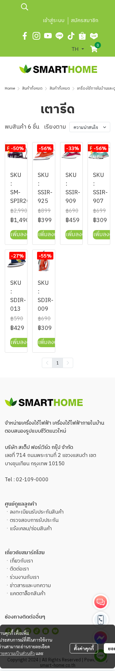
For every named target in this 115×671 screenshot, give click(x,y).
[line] (59, 36)
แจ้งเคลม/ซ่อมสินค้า (31, 528)
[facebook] (25, 36)
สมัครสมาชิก (84, 20)
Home (10, 88)
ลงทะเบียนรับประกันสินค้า (37, 512)
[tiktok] (71, 36)
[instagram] (36, 36)
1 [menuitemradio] (57, 362)
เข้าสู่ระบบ (54, 20)
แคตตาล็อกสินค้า (27, 593)
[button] (59, 6)
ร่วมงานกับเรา (24, 577)
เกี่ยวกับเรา (21, 561)
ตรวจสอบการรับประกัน (34, 520)
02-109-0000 (32, 479)
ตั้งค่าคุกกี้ (84, 648)
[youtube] (48, 36)
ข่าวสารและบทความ (30, 585)
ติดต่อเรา (19, 569)
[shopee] (82, 36)
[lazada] (94, 36)
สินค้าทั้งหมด (32, 88)
